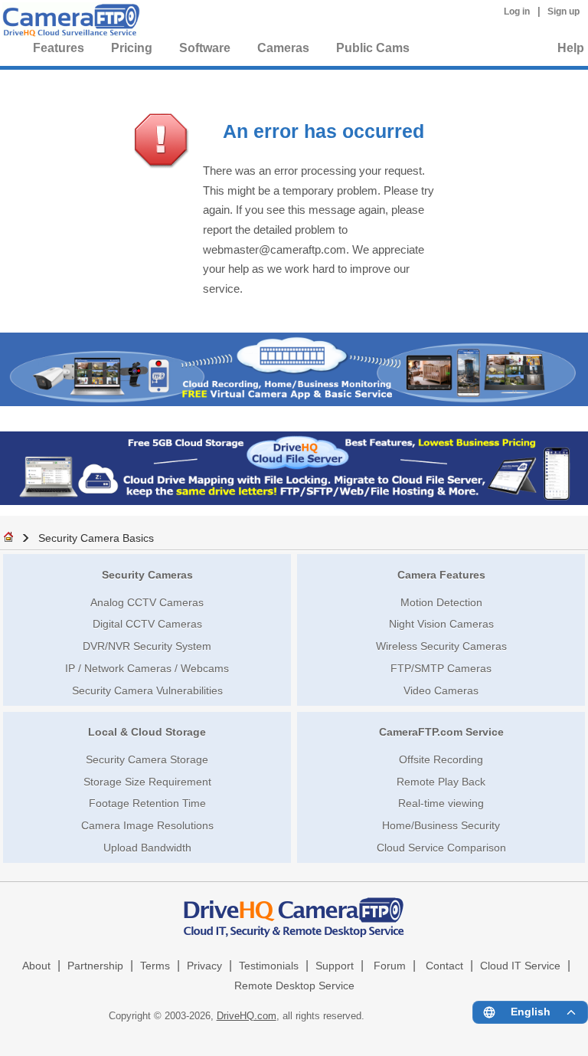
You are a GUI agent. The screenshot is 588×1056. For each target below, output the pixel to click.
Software (204, 47)
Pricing (131, 47)
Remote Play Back (441, 782)
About (36, 966)
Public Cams (373, 47)
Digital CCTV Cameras (147, 624)
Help (570, 47)
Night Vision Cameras (441, 624)
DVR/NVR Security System (147, 646)
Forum (390, 966)
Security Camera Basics (96, 538)
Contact (444, 966)
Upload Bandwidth (147, 847)
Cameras (283, 47)
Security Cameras (147, 575)
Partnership (95, 966)
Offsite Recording (441, 759)
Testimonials (269, 966)
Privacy (204, 966)
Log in (517, 11)
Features (58, 47)
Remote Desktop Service (294, 986)
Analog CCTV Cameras (147, 602)
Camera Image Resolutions (147, 825)
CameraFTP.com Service (441, 732)
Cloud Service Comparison (441, 847)
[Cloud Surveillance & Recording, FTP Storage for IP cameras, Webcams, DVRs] (69, 23)
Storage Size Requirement (147, 782)
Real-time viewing (441, 803)
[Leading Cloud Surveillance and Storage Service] (294, 401)
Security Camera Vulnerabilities (147, 690)
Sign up (563, 11)
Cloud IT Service (520, 966)
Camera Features (441, 575)
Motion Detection (441, 602)
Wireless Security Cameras (441, 646)
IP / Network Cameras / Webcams (147, 668)
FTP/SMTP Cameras (441, 668)
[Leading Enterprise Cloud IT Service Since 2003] (294, 500)
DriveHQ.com (246, 1016)
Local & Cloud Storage (147, 732)
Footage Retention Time (147, 803)
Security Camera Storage (147, 759)
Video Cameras (441, 690)
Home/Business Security (441, 825)
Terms (155, 966)
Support (334, 966)
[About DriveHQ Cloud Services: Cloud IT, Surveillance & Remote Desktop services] (294, 910)
